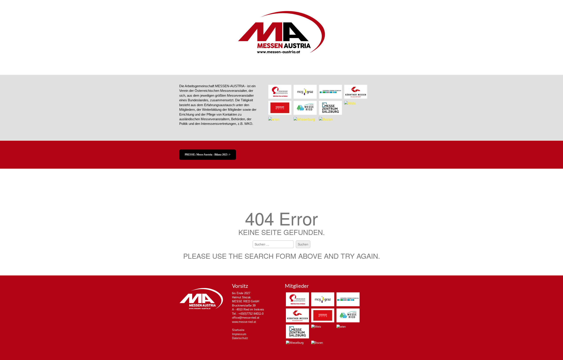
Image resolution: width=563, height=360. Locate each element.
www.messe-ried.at (244, 321)
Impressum (239, 334)
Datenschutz (240, 338)
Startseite (238, 330)
